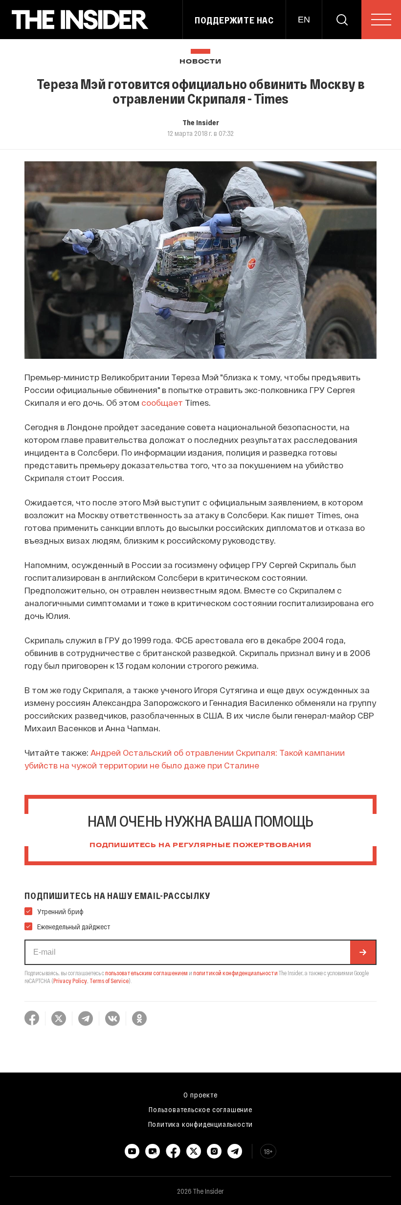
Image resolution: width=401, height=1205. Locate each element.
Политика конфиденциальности (200, 1123)
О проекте (200, 1094)
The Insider (200, 122)
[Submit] (363, 952)
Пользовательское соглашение (200, 1109)
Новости (200, 62)
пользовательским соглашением (146, 972)
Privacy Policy (70, 980)
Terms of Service (109, 980)
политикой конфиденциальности (235, 972)
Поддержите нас (234, 20)
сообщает (162, 402)
